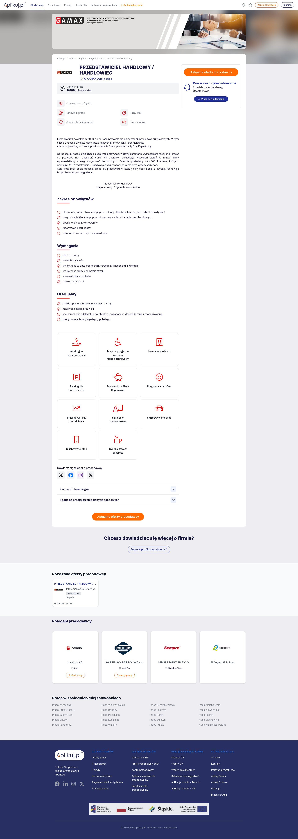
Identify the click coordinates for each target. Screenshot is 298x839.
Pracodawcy (54, 5)
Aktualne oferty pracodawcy (118, 516)
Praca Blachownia (208, 719)
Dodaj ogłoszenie (133, 5)
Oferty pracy (37, 5)
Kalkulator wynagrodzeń (104, 5)
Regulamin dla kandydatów (107, 782)
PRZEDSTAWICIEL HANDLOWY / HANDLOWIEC (75, 583)
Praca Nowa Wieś (208, 709)
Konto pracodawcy (143, 769)
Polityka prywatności (223, 769)
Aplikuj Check (218, 776)
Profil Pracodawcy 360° (145, 763)
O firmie (215, 757)
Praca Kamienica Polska (212, 724)
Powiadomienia (100, 788)
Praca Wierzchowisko (113, 704)
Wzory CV (177, 763)
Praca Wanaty (109, 724)
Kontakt (215, 763)
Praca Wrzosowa (62, 704)
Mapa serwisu (219, 794)
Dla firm (287, 5)
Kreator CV (81, 5)
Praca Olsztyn (158, 719)
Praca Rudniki (206, 714)
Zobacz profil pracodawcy (148, 549)
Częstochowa (96, 58)
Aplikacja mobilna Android (186, 782)
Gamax (68, 139)
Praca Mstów (59, 719)
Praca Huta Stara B (63, 709)
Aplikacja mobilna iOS (183, 788)
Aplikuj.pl (61, 58)
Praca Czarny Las (62, 714)
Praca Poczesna (110, 714)
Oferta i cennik (140, 757)
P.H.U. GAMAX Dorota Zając (96, 78)
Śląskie (82, 58)
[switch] (211, 99)
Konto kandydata (267, 5)
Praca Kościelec (110, 719)
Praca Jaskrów (158, 709)
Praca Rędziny (109, 709)
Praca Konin (156, 714)
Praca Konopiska (61, 724)
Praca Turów (157, 724)
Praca (72, 58)
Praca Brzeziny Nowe (162, 704)
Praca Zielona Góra (209, 704)
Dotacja (215, 788)
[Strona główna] (15, 5)
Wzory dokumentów (183, 769)
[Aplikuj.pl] (69, 755)
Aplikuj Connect (220, 782)
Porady (68, 5)
